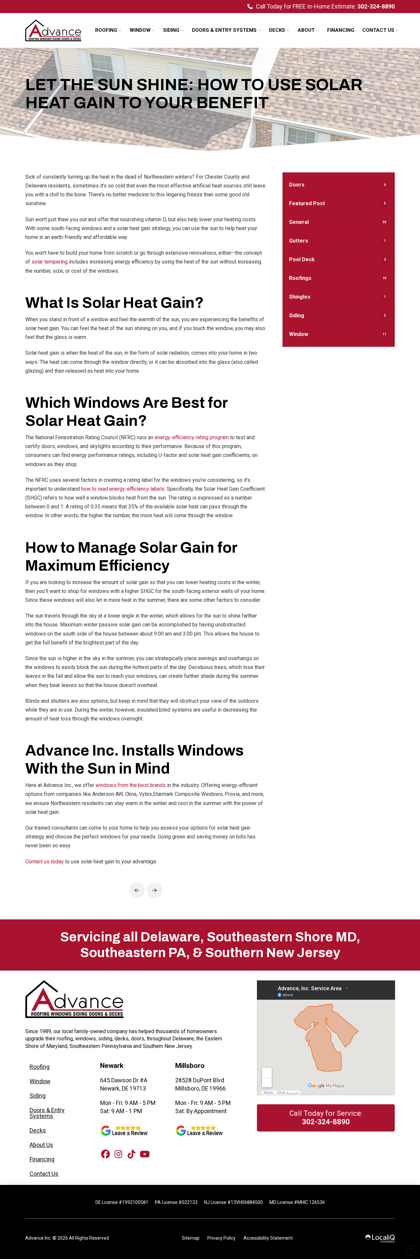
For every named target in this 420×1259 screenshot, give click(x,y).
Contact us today (44, 861)
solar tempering (50, 262)
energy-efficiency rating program (192, 437)
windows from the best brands (130, 785)
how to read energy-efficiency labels (122, 489)
